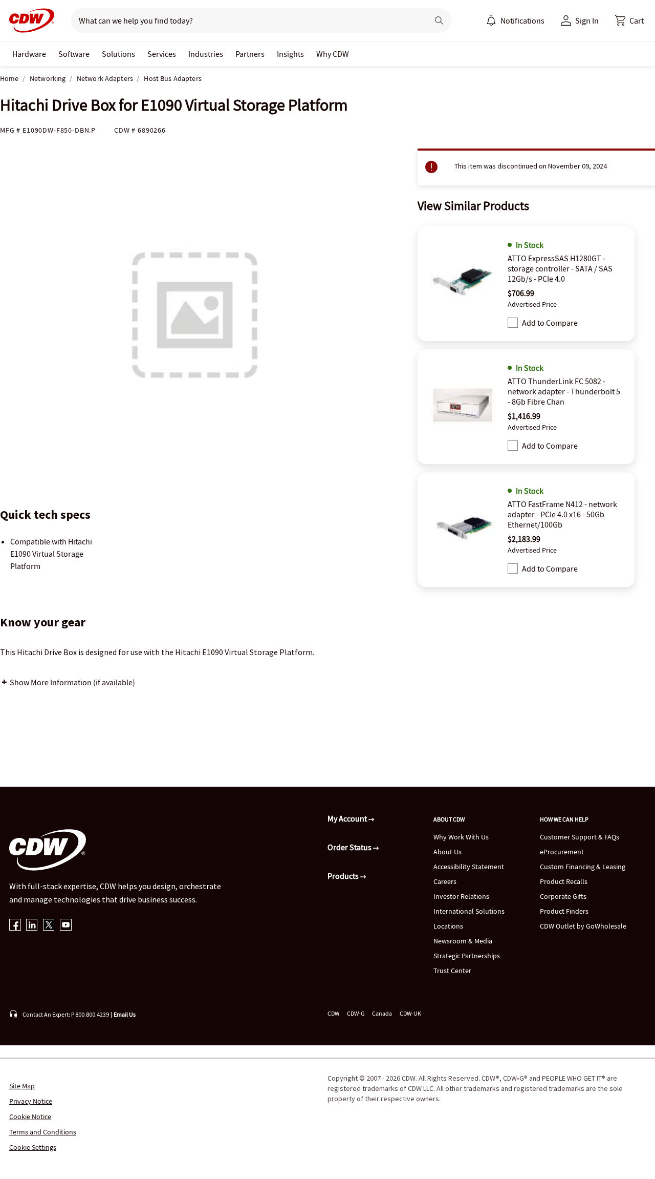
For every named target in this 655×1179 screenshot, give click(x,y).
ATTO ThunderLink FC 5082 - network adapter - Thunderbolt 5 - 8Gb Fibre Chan (564, 391)
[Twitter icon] (49, 925)
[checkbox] (513, 323)
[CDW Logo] (28, 20)
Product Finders (564, 911)
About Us (447, 851)
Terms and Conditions (42, 1131)
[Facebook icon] (15, 925)
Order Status (350, 847)
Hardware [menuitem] (29, 54)
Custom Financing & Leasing (582, 866)
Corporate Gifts (563, 896)
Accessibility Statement (468, 866)
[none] (29, 53)
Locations (448, 926)
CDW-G (355, 1013)
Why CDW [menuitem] (332, 54)
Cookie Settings (32, 1147)
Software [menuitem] (74, 54)
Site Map (22, 1085)
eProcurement (562, 851)
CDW (333, 1013)
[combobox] (245, 20)
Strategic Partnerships (466, 955)
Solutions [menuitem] (118, 54)
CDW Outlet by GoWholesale (583, 926)
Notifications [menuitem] (522, 20)
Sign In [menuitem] (587, 20)
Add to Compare (550, 323)
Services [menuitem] (161, 54)
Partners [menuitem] (250, 54)
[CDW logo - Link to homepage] (28, 20)
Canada (382, 1013)
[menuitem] (491, 20)
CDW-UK (410, 1013)
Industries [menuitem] (205, 54)
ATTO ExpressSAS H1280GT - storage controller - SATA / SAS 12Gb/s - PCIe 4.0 (560, 268)
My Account (348, 818)
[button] (629, 20)
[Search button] (439, 20)
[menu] (515, 20)
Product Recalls (563, 881)
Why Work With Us (461, 836)
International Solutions (469, 911)
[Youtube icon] (66, 925)
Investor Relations (461, 896)
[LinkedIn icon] (32, 925)
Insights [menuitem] (290, 54)
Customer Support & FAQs (579, 836)
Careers (444, 881)
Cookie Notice (30, 1116)
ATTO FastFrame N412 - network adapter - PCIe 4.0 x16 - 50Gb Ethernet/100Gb (562, 514)
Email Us (125, 1014)
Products (344, 876)
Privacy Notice (30, 1101)
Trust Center (452, 970)
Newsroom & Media (462, 940)
